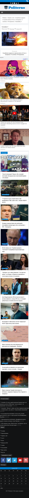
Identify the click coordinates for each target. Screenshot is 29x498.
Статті (2, 438)
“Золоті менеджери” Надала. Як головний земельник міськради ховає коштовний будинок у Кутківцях (14, 175)
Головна (3, 431)
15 (21, 478)
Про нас (3, 452)
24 (1, 483)
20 (13, 481)
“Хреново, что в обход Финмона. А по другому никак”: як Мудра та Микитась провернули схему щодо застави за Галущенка (14, 274)
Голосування (4, 447)
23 (25, 481)
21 (17, 481)
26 (9, 483)
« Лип (1, 488)
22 (21, 481)
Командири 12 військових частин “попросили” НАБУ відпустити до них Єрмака (14, 322)
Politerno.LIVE (4, 442)
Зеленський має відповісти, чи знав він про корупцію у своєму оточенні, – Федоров (13, 368)
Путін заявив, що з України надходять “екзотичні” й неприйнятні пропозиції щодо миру (13, 249)
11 (5, 478)
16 (25, 478)
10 (1, 478)
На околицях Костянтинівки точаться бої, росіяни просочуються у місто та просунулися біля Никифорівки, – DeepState (13, 415)
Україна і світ (5, 219)
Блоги (2, 440)
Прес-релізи (4, 450)
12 (9, 478)
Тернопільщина (5, 170)
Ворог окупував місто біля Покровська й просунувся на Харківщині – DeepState (12, 345)
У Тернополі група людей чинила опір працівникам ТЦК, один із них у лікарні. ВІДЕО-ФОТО (14, 200)
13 (13, 478)
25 (5, 483)
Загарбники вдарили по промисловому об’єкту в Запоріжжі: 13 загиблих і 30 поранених (14, 53)
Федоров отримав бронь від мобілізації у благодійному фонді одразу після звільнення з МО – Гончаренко (13, 225)
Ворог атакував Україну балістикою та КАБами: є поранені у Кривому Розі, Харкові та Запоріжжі (14, 391)
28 (17, 483)
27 (13, 483)
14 (17, 478)
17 (1, 481)
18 (5, 481)
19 (9, 481)
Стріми (3, 445)
